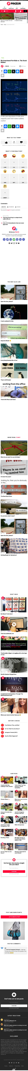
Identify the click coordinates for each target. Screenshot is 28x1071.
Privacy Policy (17, 1066)
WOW (9, 671)
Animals (9, 631)
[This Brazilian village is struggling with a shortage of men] (14, 644)
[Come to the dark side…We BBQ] (7, 807)
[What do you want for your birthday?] (7, 16)
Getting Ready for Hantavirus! (9, 555)
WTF (16, 809)
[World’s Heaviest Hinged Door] (14, 665)
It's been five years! (18, 20)
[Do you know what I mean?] (14, 506)
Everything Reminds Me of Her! (9, 360)
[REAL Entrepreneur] (21, 819)
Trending (22, 8)
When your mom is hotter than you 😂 (11, 715)
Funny (8, 299)
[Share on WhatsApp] (9, 71)
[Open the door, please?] (14, 292)
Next (27, 18)
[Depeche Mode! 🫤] (14, 331)
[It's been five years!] (21, 16)
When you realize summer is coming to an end (15, 1025)
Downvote (21, 142)
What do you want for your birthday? (10, 457)
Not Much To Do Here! (7, 614)
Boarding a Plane (5, 837)
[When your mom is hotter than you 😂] (14, 705)
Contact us (11, 1066)
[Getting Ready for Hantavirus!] (14, 545)
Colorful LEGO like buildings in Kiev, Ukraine (7, 786)
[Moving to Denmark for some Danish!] (21, 846)
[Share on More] (2, 75)
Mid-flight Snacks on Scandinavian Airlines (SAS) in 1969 (20, 839)
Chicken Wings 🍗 (5, 799)
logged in (9, 210)
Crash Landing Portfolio (7, 321)
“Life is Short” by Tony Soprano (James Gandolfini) (20, 786)
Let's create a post (14, 917)
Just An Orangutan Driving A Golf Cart (19, 812)
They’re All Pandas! (6, 380)
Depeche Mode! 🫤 (6, 340)
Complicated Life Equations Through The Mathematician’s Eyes (12, 694)
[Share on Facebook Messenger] (17, 71)
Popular (11, 8)
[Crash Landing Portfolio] (14, 311)
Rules (22, 1066)
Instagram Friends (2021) (11, 732)
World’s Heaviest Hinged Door (8, 674)
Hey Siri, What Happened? (11, 736)
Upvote (6, 142)
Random (3, 809)
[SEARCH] (18, 11)
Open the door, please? (7, 301)
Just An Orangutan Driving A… (13, 949)
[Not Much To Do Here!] (14, 604)
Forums (5, 1066)
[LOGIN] (20, 11)
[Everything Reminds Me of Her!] (14, 351)
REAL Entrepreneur (19, 824)
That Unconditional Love (7, 633)
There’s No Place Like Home (8, 399)
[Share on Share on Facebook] (5, 71)
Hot (17, 8)
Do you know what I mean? (8, 516)
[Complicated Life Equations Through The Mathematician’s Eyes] (14, 684)
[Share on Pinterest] (21, 71)
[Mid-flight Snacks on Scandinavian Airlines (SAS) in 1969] (21, 832)
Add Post (25, 11)
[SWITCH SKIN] (16, 11)
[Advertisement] (14, 40)
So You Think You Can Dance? (12, 728)
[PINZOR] (14, 1069)
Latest (4, 8)
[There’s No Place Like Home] (14, 390)
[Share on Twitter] (13, 71)
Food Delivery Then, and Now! (12, 725)
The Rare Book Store (6, 496)
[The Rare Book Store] (14, 487)
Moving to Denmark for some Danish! (20, 852)
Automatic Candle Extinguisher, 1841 (5, 825)
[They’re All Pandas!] (14, 370)
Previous (0, 18)
